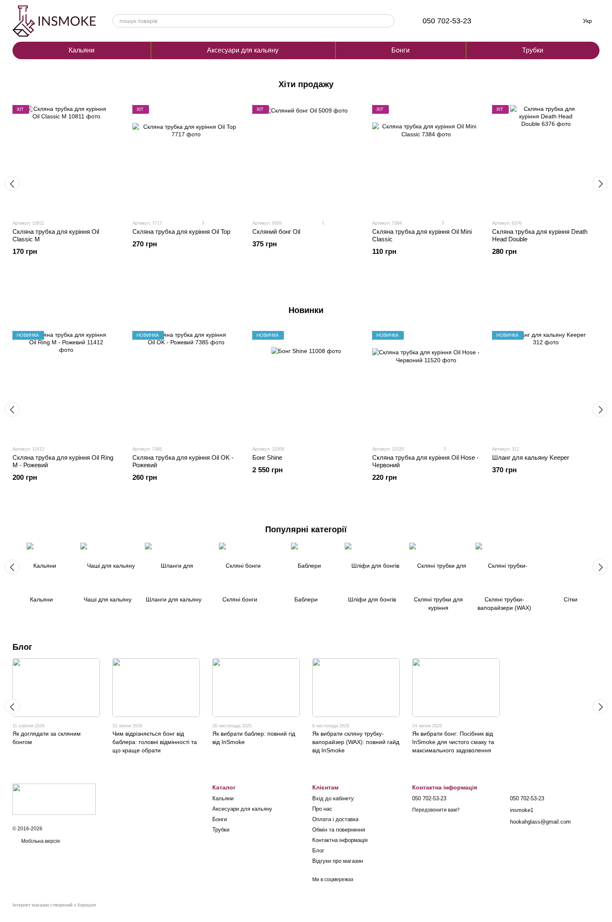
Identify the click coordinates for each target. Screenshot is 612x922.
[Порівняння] (503, 21)
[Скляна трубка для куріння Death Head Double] (546, 159)
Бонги (400, 50)
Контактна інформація (340, 840)
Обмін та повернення (338, 830)
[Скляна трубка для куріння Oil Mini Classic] (426, 159)
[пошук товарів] (387, 21)
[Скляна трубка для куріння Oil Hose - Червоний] (426, 384)
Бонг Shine (267, 457)
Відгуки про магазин (337, 861)
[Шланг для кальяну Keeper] (546, 384)
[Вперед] (599, 183)
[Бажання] (524, 21)
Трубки (532, 50)
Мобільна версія (40, 841)
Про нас (322, 809)
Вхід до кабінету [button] (333, 798)
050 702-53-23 (447, 21)
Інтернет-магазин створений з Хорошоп (54, 904)
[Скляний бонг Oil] (306, 159)
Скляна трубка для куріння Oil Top (181, 231)
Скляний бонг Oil (276, 231)
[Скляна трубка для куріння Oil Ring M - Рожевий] (66, 384)
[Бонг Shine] (306, 384)
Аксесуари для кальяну (243, 50)
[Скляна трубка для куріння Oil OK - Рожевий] (186, 384)
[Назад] (12, 183)
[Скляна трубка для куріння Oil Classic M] (66, 159)
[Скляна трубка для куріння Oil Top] (186, 159)
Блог (22, 646)
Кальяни (82, 50)
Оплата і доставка (335, 819)
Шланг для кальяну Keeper (530, 457)
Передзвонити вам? (436, 810)
